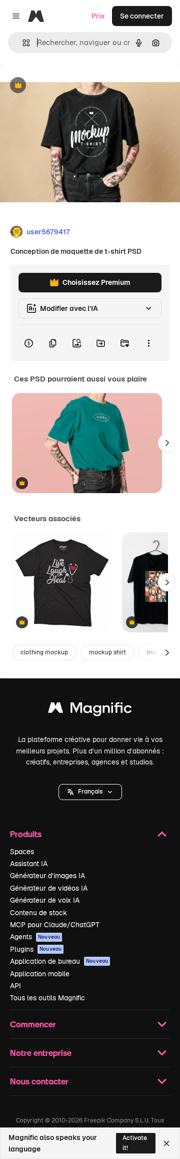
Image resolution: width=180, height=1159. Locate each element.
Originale (66, 86)
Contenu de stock (38, 912)
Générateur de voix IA (45, 900)
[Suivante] (167, 443)
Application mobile (40, 973)
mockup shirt (107, 652)
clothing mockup (44, 652)
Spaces (22, 851)
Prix (98, 16)
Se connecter (142, 16)
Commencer (33, 1024)
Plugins (36, 949)
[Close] (167, 1143)
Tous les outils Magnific (47, 997)
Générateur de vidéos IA (49, 888)
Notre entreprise (41, 1052)
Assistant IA (29, 863)
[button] (90, 792)
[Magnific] (90, 710)
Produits (26, 834)
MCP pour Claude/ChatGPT (55, 924)
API (15, 985)
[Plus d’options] (148, 343)
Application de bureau (59, 961)
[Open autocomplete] (22, 43)
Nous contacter (39, 1081)
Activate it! (134, 1142)
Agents (35, 936)
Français (90, 792)
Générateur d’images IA (47, 875)
